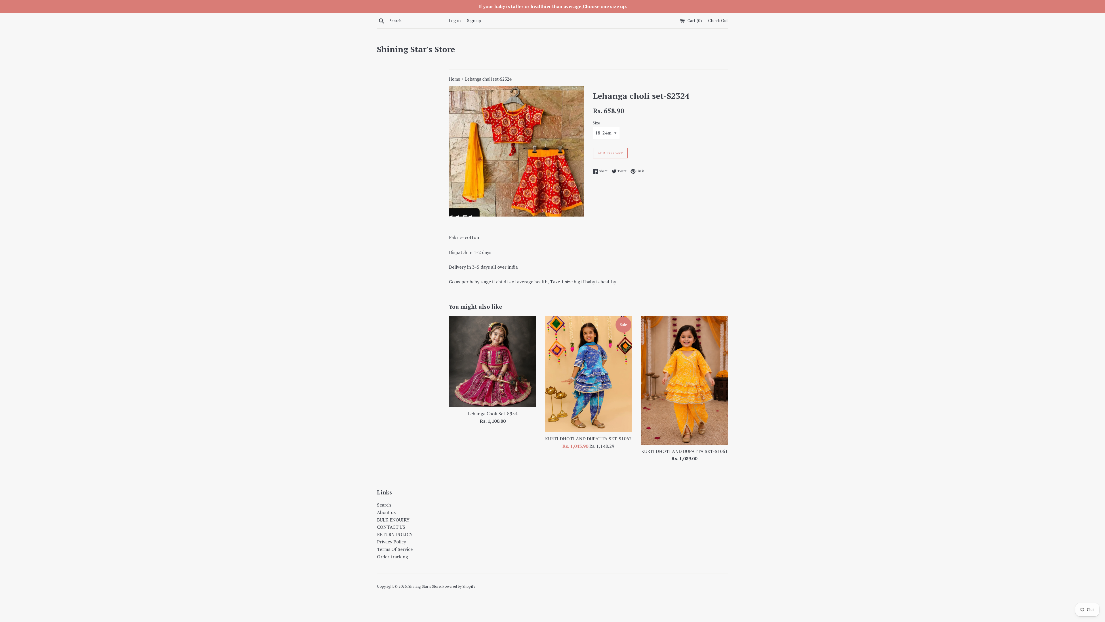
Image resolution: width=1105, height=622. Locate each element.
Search (384, 505)
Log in (455, 20)
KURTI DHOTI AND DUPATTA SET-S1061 (684, 451)
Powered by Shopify (458, 586)
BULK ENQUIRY (393, 520)
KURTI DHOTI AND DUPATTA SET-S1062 (588, 438)
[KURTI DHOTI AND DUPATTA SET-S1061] (684, 380)
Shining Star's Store (416, 49)
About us (386, 512)
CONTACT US (391, 527)
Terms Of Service (395, 549)
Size (596, 123)
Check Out (718, 20)
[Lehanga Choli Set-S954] (492, 361)
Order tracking (392, 556)
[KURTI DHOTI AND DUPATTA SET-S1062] (588, 374)
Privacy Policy (391, 541)
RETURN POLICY (395, 534)
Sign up (474, 20)
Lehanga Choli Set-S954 (492, 413)
